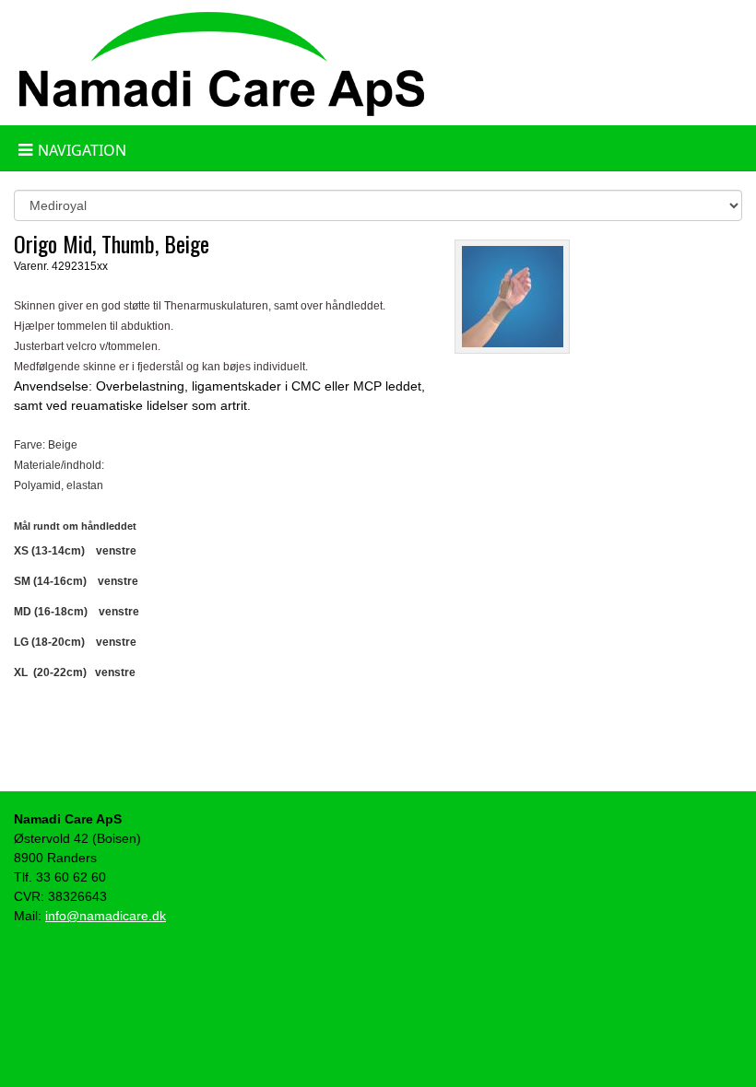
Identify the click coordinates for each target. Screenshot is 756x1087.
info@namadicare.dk (105, 915)
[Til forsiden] (221, 61)
